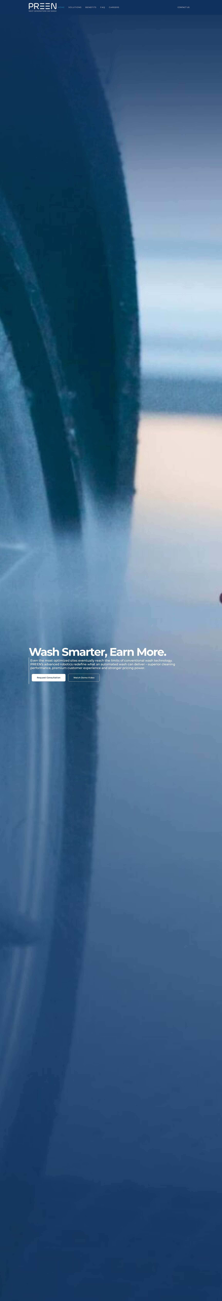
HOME (61, 7)
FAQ (102, 7)
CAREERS (114, 7)
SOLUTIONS (75, 7)
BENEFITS (90, 7)
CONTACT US (183, 7)
